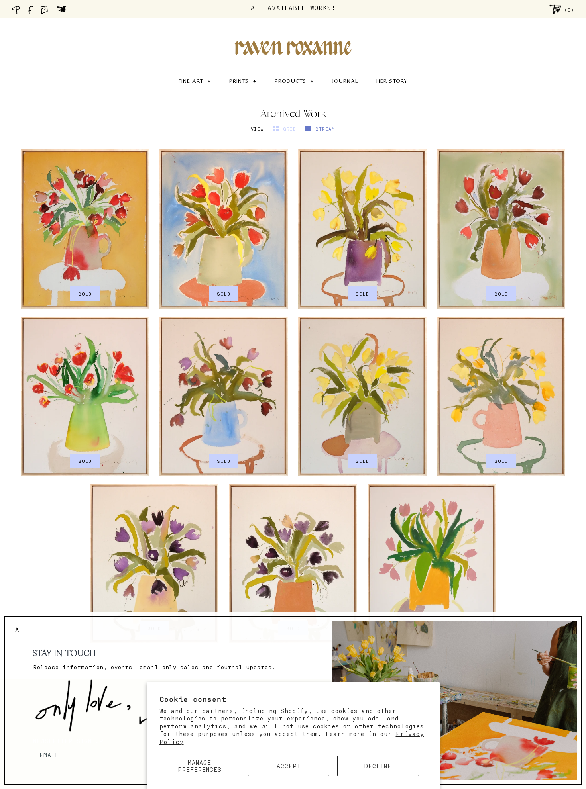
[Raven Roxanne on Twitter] (64, 12)
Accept (289, 765)
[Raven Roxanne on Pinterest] (17, 12)
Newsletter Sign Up (68, 740)
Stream (325, 128)
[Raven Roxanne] (293, 34)
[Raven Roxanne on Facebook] (31, 12)
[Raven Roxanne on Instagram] (46, 12)
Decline (377, 765)
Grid (291, 128)
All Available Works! (293, 7)
